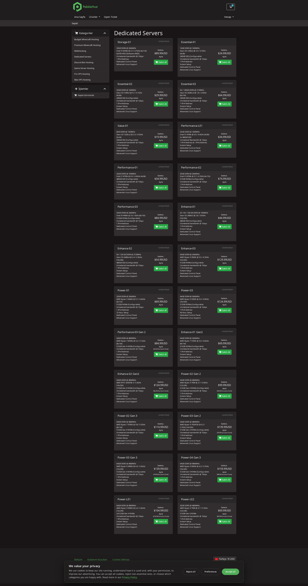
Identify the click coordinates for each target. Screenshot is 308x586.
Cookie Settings (120, 559)
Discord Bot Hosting (83, 62)
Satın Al (162, 62)
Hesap (228, 16)
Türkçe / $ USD (226, 558)
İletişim (78, 559)
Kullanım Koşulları (97, 559)
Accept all (230, 571)
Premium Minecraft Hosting (87, 45)
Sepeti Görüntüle (85, 95)
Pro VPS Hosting (82, 74)
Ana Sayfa (79, 16)
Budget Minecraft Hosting (86, 39)
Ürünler (93, 16)
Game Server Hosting (84, 68)
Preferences (211, 571)
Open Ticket (110, 16)
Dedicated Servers (82, 56)
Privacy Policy (129, 577)
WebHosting (80, 51)
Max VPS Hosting (82, 79)
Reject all (191, 571)
